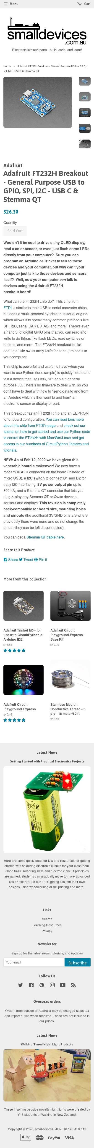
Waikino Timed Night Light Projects (47, 1044)
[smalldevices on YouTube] (62, 985)
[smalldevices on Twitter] (20, 985)
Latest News (47, 752)
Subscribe (77, 963)
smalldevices (44, 1129)
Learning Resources (47, 925)
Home (7, 66)
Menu (13, 3)
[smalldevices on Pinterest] (41, 985)
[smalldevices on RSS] (73, 985)
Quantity (10, 222)
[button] (14, 650)
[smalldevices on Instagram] (52, 985)
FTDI (7, 307)
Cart (87, 4)
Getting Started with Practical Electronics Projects (47, 761)
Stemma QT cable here (45, 537)
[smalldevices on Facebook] (31, 985)
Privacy (47, 931)
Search (47, 919)
